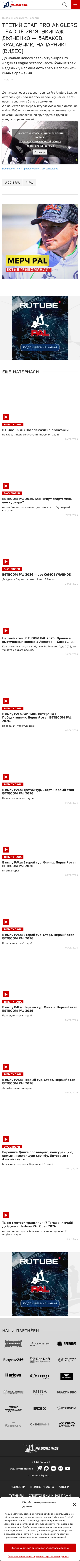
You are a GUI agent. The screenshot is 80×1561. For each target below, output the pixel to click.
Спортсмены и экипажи (50, 1495)
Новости (33, 17)
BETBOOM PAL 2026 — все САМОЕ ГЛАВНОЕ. (37, 574)
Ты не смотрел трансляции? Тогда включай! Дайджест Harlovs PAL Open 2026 (37, 1224)
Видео (6, 17)
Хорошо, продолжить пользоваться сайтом (40, 1548)
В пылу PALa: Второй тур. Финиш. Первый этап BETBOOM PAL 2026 (39, 864)
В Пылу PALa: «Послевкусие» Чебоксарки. (35, 429)
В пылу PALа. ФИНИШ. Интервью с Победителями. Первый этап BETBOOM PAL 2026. (37, 717)
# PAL (29, 182)
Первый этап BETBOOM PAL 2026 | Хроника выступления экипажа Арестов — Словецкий (38, 640)
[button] (74, 1504)
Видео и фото (19, 17)
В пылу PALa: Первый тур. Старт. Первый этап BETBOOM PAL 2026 (38, 1081)
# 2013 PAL (12, 182)
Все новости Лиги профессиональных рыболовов (30, 168)
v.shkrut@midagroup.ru (40, 1475)
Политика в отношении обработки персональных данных (38, 1556)
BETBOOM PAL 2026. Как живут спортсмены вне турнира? (37, 500)
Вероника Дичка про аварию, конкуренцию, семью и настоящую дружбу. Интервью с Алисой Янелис (37, 1155)
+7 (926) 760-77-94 (40, 1461)
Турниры (16, 1495)
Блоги (64, 1486)
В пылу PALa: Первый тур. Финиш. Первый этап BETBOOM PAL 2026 (39, 1009)
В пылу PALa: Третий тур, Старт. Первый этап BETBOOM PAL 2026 (38, 791)
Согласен (40, 152)
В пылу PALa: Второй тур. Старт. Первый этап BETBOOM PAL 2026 (38, 936)
